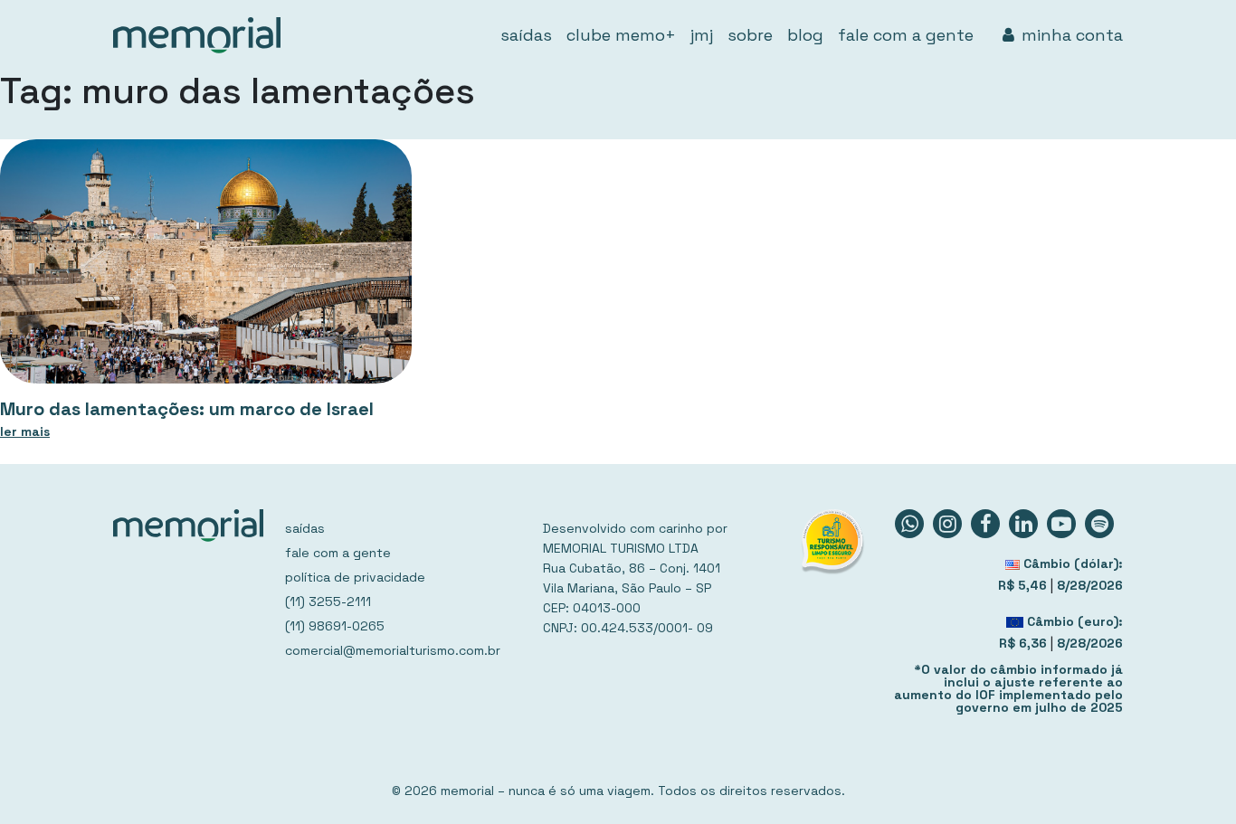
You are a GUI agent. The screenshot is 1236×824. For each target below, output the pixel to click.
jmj (701, 34)
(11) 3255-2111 (328, 601)
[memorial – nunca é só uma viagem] (196, 35)
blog (805, 34)
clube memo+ (621, 34)
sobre (750, 34)
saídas (526, 34)
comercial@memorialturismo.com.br (392, 650)
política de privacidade (355, 577)
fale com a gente (906, 34)
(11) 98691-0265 (335, 626)
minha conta (1072, 34)
